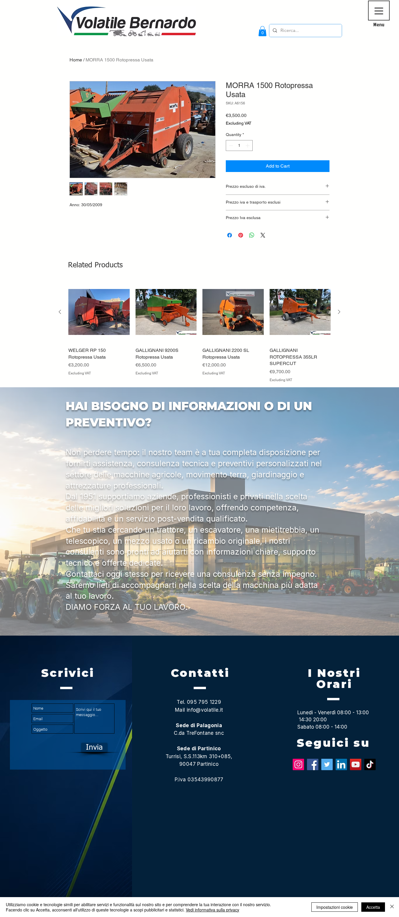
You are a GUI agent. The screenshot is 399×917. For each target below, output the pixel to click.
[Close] (391, 907)
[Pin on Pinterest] (240, 235)
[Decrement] (230, 145)
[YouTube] (355, 764)
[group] (199, 332)
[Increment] (248, 145)
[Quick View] (99, 312)
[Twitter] (327, 764)
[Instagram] (298, 764)
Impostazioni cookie (334, 907)
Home (76, 60)
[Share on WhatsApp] (251, 235)
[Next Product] (339, 311)
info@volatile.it (205, 710)
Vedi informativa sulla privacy (212, 910)
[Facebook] (312, 764)
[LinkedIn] (341, 764)
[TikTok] (370, 764)
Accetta (373, 907)
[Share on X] (262, 235)
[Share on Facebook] (229, 235)
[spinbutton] (239, 145)
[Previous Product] (59, 311)
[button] (262, 31)
